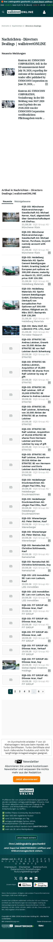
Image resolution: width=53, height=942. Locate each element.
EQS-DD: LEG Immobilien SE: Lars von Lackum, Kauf (35, 578)
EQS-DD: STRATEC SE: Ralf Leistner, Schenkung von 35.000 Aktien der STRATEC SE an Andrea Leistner (35, 412)
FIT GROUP (27, 614)
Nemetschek (28, 557)
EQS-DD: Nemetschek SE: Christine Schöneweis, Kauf (35, 548)
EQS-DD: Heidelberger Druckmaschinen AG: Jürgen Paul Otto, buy (34, 482)
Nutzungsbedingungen (26, 871)
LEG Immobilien (30, 587)
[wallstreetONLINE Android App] (41, 886)
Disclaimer (25, 867)
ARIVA (20, 895)
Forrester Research (32, 334)
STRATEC (27, 357)
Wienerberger (29, 527)
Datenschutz (40, 867)
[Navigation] (3, 12)
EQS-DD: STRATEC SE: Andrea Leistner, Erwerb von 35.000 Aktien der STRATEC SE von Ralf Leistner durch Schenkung (36, 345)
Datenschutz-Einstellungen (26, 869)
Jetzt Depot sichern (26, 838)
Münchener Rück (31, 227)
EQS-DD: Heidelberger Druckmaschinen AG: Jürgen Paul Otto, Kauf (34, 502)
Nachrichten (17, 26)
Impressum (10, 867)
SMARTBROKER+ (40, 826)
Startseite (5, 26)
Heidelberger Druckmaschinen (31, 493)
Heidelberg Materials (33, 284)
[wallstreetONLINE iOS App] (25, 886)
